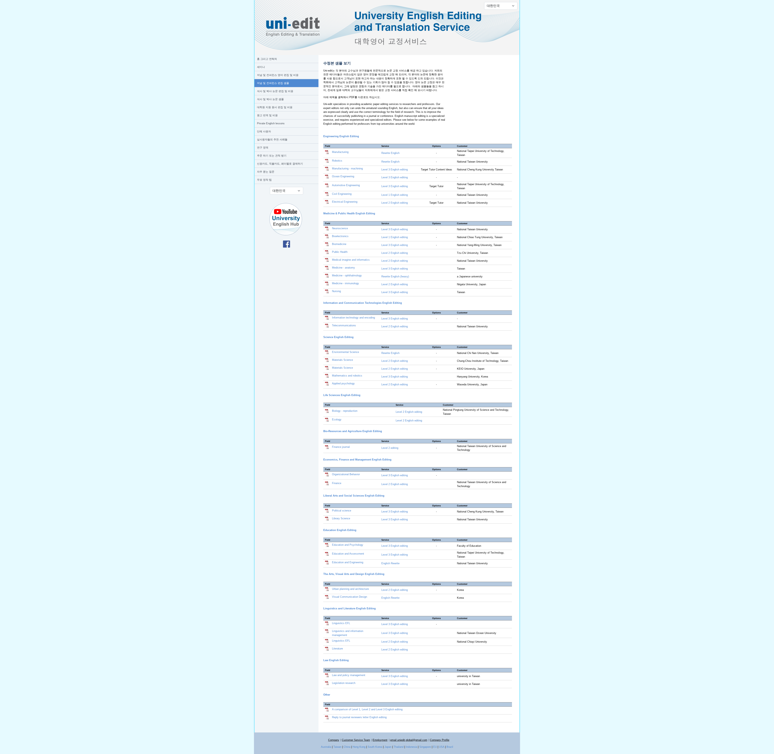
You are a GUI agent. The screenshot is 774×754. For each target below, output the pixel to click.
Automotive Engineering (346, 185)
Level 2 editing (389, 447)
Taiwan (337, 746)
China (347, 746)
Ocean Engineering (343, 176)
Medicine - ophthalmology (347, 275)
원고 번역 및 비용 (267, 115)
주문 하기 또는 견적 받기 (271, 155)
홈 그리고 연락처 (267, 58)
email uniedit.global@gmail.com (408, 740)
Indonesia (411, 746)
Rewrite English (390, 153)
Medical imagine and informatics (351, 259)
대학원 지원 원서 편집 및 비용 (274, 107)
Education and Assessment (348, 553)
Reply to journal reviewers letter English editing (359, 717)
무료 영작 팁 (264, 179)
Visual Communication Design (349, 596)
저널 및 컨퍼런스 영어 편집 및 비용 (278, 75)
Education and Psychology (347, 544)
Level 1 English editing (394, 194)
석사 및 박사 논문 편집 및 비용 (275, 91)
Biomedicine (339, 244)
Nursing (336, 291)
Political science (341, 510)
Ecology (336, 419)
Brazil (449, 746)
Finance (336, 483)
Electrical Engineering (344, 201)
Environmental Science (345, 352)
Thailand (399, 746)
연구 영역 (262, 147)
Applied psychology (343, 383)
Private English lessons (271, 123)
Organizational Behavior (346, 474)
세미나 (261, 66)
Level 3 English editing (394, 169)
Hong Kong (359, 746)
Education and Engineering (347, 562)
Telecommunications (344, 325)
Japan (387, 746)
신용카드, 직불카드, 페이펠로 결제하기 (280, 163)
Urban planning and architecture (350, 588)
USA (441, 746)
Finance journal (341, 446)
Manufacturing (340, 151)
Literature (337, 648)
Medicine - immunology (345, 283)
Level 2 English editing (394, 202)
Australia (326, 746)
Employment (380, 740)
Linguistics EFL (341, 623)
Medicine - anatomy (343, 267)
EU (435, 746)
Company (333, 740)
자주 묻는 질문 (265, 171)
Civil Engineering (342, 193)
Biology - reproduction (344, 410)
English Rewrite (390, 563)
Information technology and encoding (353, 317)
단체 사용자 (264, 131)
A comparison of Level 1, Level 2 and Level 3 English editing (367, 709)
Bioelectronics (340, 236)
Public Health (339, 251)
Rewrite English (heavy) (395, 276)
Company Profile (439, 740)
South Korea (375, 746)
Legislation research (343, 683)
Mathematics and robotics (347, 375)
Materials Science (342, 359)
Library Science (341, 518)
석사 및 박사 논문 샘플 (270, 99)
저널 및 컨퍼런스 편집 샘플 (273, 83)
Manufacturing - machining (347, 168)
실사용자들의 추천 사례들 (272, 139)
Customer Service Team (356, 740)
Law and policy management (348, 675)
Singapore (425, 746)
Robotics (337, 160)
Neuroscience (340, 228)
